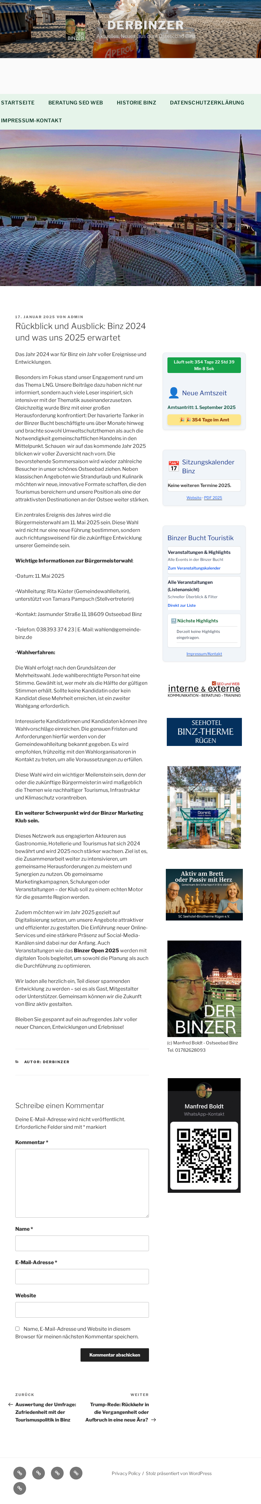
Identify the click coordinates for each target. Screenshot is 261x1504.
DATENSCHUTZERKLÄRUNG (207, 103)
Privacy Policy (126, 1473)
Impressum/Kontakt (204, 653)
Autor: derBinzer (47, 1062)
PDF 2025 (213, 497)
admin (75, 317)
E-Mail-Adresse (36, 1262)
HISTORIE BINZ (137, 103)
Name (24, 1229)
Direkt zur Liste (182, 605)
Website (25, 1296)
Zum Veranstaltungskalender (194, 568)
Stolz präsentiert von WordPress (179, 1473)
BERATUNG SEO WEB (75, 103)
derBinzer (146, 25)
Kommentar (31, 1142)
